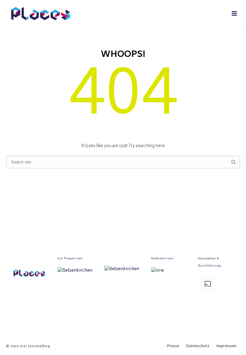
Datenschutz (197, 346)
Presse (173, 346)
